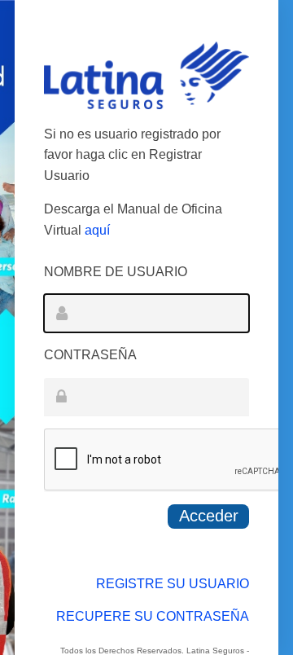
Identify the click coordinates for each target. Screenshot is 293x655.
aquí (97, 230)
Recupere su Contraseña (152, 616)
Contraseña (90, 355)
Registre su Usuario (172, 584)
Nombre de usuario (115, 272)
